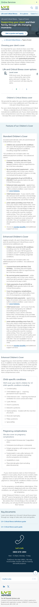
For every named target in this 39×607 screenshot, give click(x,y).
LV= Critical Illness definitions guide (13, 521)
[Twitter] (8, 587)
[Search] (31, 8)
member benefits (20, 227)
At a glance (24, 14)
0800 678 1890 (19, 552)
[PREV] (12, 89)
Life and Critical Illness (9, 14)
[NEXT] (27, 89)
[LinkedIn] (4, 586)
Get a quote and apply (14, 33)
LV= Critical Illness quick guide (11, 527)
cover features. (14, 191)
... (2, 40)
